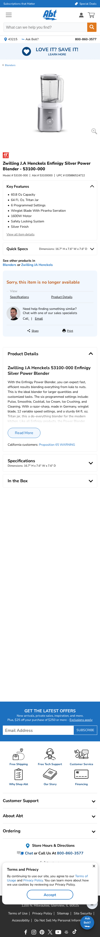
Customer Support (21, 800)
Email (39, 318)
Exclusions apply (81, 720)
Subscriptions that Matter (19, 4)
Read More (24, 432)
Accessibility (21, 920)
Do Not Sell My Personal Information (61, 920)
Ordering (11, 831)
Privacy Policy (33, 880)
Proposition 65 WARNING (57, 445)
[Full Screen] (94, 131)
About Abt (13, 816)
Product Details (61, 297)
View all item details (20, 234)
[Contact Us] (13, 319)
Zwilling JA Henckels (37, 265)
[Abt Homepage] (50, 15)
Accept (50, 894)
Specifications (19, 297)
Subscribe (85, 730)
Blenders (10, 65)
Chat (28, 853)
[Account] (81, 15)
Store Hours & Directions (53, 845)
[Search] (92, 27)
